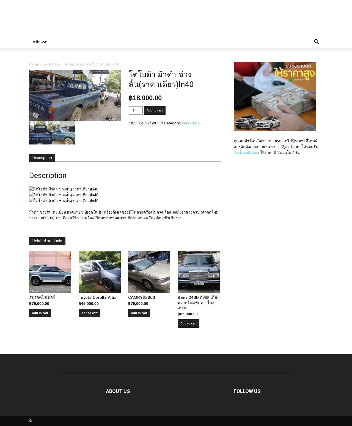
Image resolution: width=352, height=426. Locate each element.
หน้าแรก (40, 41)
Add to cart (155, 110)
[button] (316, 42)
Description (42, 157)
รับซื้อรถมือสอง (246, 152)
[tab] (42, 158)
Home (34, 64)
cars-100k (51, 64)
